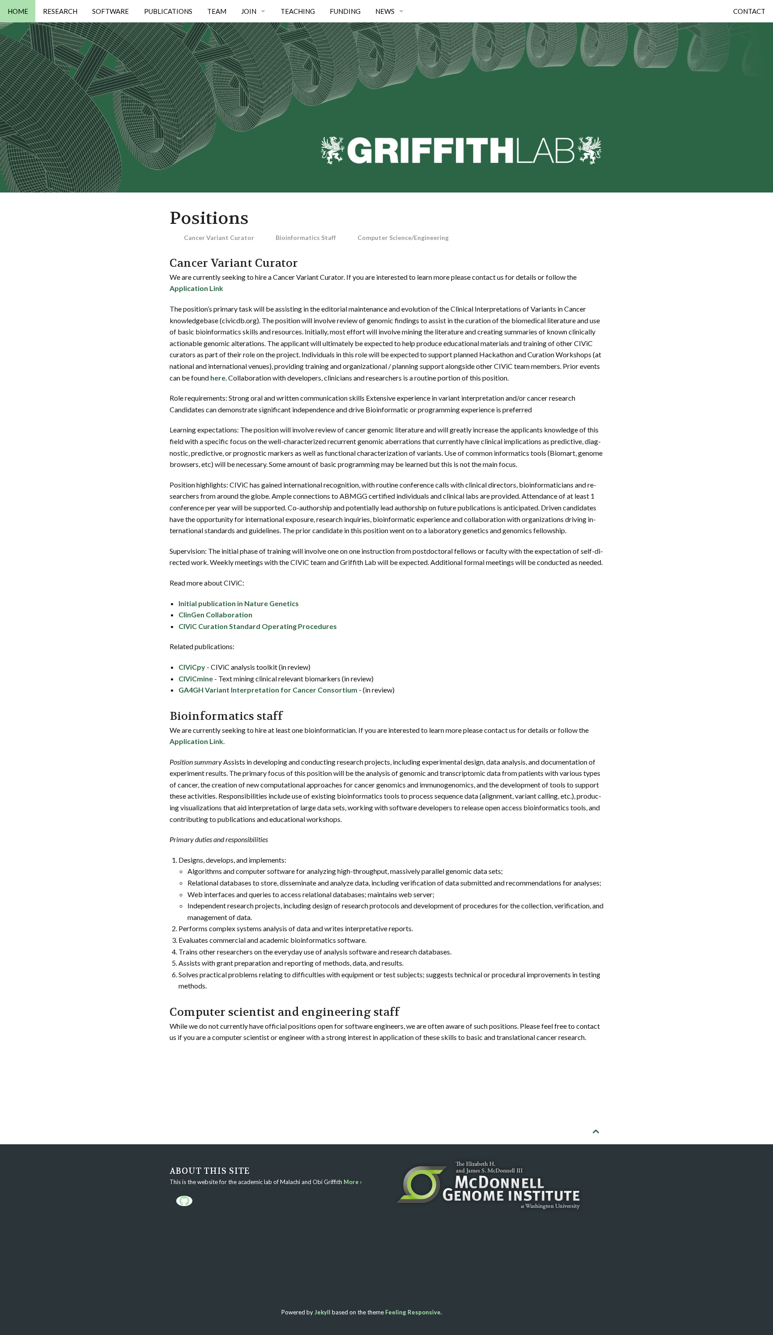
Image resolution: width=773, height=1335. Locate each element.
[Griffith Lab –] (461, 94)
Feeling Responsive (413, 1312)
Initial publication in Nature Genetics (238, 603)
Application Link (196, 288)
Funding (345, 11)
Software (110, 11)
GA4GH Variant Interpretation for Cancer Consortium (267, 689)
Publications (168, 11)
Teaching (297, 11)
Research (60, 11)
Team (216, 11)
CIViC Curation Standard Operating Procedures (257, 626)
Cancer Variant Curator (219, 237)
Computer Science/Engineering (403, 237)
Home (18, 11)
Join (248, 11)
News (385, 11)
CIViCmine (195, 678)
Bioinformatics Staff (306, 237)
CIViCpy (191, 667)
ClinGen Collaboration (215, 614)
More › (353, 1181)
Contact (749, 11)
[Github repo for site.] (184, 1201)
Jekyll (322, 1312)
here (217, 377)
